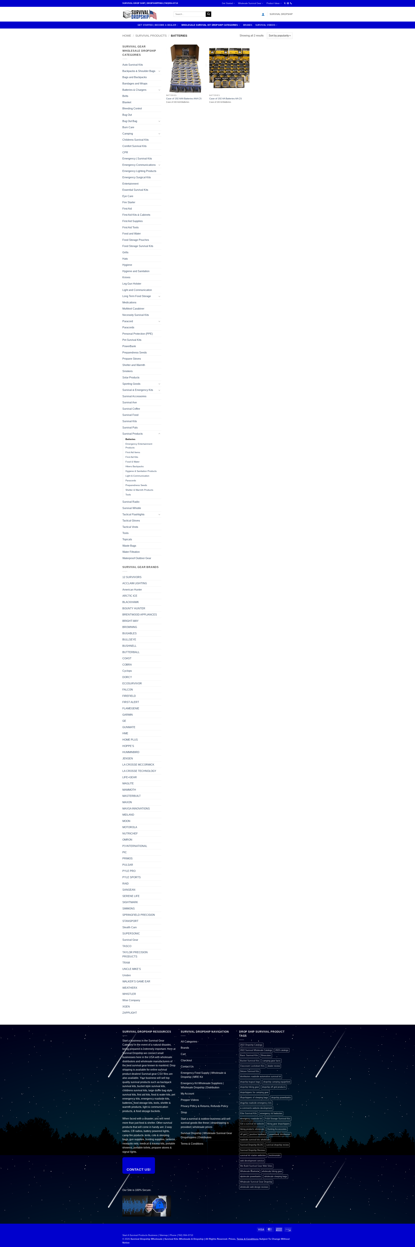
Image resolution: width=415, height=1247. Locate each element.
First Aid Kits (131, 457)
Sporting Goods (131, 383)
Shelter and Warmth (133, 365)
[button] (263, 14)
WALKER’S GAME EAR (136, 981)
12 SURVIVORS (132, 577)
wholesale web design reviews (254, 1187)
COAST (126, 658)
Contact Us (187, 1066)
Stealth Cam (129, 927)
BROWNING (129, 627)
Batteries (130, 439)
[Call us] (291, 3)
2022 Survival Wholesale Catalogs (256, 1050)
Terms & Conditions (192, 1143)
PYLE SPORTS (131, 877)
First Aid (127, 208)
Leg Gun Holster (131, 283)
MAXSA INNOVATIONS (136, 808)
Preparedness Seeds (134, 352)
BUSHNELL (129, 645)
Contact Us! (139, 1169)
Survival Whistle (131, 508)
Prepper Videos (190, 1100)
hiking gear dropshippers (278, 1124)
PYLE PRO (129, 871)
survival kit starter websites (253, 1155)
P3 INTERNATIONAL (134, 846)
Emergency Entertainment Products (138, 446)
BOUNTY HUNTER (133, 608)
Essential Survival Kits (135, 189)
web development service (252, 1160)
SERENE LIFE (131, 896)
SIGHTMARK (130, 902)
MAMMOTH (129, 789)
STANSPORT (130, 921)
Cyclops (127, 670)
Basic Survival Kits (249, 1055)
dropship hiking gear (249, 1087)
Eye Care (127, 196)
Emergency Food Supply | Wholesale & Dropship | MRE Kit (203, 1074)
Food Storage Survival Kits (137, 246)
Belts (125, 96)
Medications (129, 302)
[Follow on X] (285, 3)
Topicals (127, 539)
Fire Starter (128, 202)
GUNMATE (128, 727)
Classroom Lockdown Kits (252, 1066)
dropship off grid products (274, 1087)
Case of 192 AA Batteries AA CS (225, 98)
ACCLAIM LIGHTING (134, 583)
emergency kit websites (271, 1113)
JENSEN (127, 758)
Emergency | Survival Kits (137, 158)
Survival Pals (130, 427)
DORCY (127, 677)
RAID (125, 883)
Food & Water (132, 461)
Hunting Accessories (277, 1129)
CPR (125, 152)
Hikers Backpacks (134, 466)
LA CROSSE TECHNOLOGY (139, 771)
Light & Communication (137, 475)
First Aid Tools (130, 227)
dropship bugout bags (250, 1082)
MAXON (127, 802)
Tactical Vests (130, 527)
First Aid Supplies (132, 221)
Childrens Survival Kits (135, 139)
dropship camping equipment (276, 1082)
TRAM (126, 962)
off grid (243, 1134)
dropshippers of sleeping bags (254, 1097)
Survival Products (151, 35)
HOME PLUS (130, 739)
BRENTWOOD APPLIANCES (139, 614)
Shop (184, 1112)
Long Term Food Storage (136, 296)
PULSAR (127, 864)
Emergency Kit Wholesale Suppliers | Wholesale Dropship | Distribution (202, 1085)
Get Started (227, 3)
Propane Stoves (131, 358)
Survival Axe (129, 402)
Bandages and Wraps (134, 83)
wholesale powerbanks (250, 1176)
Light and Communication (137, 290)
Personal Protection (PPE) (137, 333)
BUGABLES (129, 633)
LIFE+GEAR (129, 777)
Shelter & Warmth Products (139, 490)
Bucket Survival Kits (249, 1061)
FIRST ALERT (130, 702)
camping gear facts (271, 1061)
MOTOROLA (129, 827)
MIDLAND (128, 814)
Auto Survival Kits (132, 64)
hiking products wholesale (252, 1129)
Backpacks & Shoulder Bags (138, 71)
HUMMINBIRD (130, 752)
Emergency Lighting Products (139, 171)
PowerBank (129, 346)
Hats (125, 258)
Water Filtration (131, 551)
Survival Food (130, 415)
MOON (126, 821)
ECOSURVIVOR (132, 683)
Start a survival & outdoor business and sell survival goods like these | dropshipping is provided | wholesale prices (205, 1122)
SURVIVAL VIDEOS (265, 25)
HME (125, 733)
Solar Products (130, 377)
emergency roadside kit (251, 1118)
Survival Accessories (134, 396)
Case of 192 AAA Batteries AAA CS (184, 98)
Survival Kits (129, 421)
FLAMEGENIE (130, 708)
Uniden (126, 975)
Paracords (128, 327)
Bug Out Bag (129, 121)
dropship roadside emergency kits (256, 1103)
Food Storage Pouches (135, 240)
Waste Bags (129, 545)
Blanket (126, 102)
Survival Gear (130, 939)
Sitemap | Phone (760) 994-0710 (176, 1235)
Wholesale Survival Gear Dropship (256, 1182)
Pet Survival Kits (131, 340)
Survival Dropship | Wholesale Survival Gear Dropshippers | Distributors (206, 1135)
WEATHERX (129, 987)
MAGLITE (128, 783)
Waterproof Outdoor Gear (136, 558)
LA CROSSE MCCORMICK (138, 764)
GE (124, 721)
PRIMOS (127, 858)
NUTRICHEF (130, 833)
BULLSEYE (129, 639)
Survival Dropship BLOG (251, 1145)
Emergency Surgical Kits (136, 177)
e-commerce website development (256, 1108)
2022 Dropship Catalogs (251, 1045)
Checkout (186, 1060)
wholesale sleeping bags (275, 1176)
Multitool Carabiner (133, 308)
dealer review (274, 1066)
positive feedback (258, 1134)
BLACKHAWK (130, 602)
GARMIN (127, 714)
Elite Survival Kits (248, 1113)
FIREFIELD (129, 696)
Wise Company (131, 1000)
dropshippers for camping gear (254, 1092)
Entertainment (130, 183)
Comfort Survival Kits (134, 146)
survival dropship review (277, 1145)
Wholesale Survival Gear (249, 3)
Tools (128, 494)
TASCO (126, 946)
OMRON (127, 839)
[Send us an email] (288, 3)
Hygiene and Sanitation (135, 271)
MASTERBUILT (131, 796)
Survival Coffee (131, 408)
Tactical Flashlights (133, 514)
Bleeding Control (132, 108)
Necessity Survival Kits (135, 315)
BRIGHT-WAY (130, 621)
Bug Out (127, 114)
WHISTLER (129, 994)
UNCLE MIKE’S (131, 969)
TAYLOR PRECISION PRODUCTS (135, 954)
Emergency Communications (139, 165)
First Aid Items (132, 452)
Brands (247, 25)
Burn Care (128, 127)
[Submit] (208, 14)
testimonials (274, 1155)
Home (126, 35)
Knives (126, 277)
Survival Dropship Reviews (252, 1150)
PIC (124, 852)
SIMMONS (128, 908)
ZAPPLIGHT (129, 1012)
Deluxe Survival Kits (249, 1071)
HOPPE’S (128, 746)
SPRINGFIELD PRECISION (138, 914)
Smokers (127, 371)
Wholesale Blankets (249, 1171)
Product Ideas (273, 3)
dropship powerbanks (281, 1097)
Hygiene (127, 264)
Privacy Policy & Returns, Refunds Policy (204, 1106)
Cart (183, 1054)
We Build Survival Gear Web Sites (256, 1166)
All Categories (189, 1041)
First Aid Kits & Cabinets (136, 214)
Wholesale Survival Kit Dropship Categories (209, 25)
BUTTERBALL (131, 652)
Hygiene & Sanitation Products (141, 471)
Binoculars (266, 1055)
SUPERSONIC (131, 933)
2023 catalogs (281, 1050)
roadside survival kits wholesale (255, 1139)
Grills (125, 252)
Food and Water (131, 233)
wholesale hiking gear (272, 1171)
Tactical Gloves (131, 520)
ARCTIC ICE (129, 595)
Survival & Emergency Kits (137, 390)
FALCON (127, 689)
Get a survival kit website (252, 1124)
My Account (187, 1093)
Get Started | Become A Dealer (157, 25)
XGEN (126, 1006)
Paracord (127, 321)
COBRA (127, 664)
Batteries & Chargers (134, 89)
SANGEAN (128, 889)
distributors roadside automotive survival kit (260, 1076)
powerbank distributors (279, 1134)
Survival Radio (130, 501)
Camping (127, 133)
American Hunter (132, 589)
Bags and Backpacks (134, 77)
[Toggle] (159, 71)
